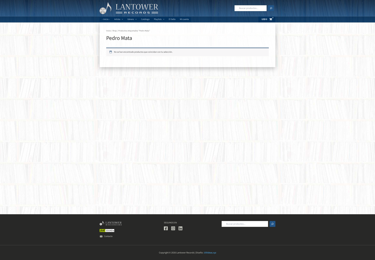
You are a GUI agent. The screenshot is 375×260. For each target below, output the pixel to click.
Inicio (108, 30)
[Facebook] (166, 228)
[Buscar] (271, 8)
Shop (114, 30)
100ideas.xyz (210, 252)
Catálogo (145, 19)
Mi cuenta (184, 19)
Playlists (158, 19)
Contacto (108, 236)
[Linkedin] (180, 228)
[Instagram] (173, 228)
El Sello (172, 19)
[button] (121, 19)
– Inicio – (106, 19)
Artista (117, 19)
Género (130, 19)
